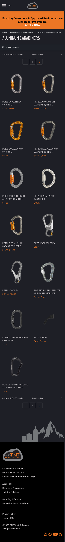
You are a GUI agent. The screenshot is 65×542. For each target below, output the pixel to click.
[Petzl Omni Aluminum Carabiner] (48, 178)
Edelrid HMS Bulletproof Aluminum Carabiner (47, 292)
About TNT (7, 483)
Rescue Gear (15, 32)
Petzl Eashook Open (44, 243)
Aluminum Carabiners (54, 32)
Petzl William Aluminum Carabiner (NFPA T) (46, 150)
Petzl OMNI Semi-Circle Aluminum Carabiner (14, 197)
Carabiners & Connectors (33, 32)
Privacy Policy (8, 513)
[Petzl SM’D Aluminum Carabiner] (16, 130)
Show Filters (12, 47)
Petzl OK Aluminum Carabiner (11, 103)
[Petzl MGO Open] (16, 272)
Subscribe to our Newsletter (15, 503)
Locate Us (7, 476)
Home (4, 32)
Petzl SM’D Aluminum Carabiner (12, 150)
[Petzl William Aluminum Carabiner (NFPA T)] (48, 130)
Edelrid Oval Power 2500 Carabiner (15, 339)
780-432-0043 (17, 472)
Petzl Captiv (40, 337)
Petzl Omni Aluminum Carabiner (44, 197)
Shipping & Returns (11, 499)
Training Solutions (11, 492)
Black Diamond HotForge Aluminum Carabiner (15, 386)
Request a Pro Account (13, 488)
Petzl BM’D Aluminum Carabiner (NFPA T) (12, 245)
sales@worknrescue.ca (13, 468)
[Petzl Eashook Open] (48, 225)
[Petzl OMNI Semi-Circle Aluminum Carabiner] (16, 178)
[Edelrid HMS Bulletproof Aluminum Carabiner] (48, 272)
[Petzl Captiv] (48, 319)
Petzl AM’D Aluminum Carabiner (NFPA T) (44, 103)
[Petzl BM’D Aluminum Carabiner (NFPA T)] (16, 225)
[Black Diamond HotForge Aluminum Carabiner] (16, 366)
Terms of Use (8, 518)
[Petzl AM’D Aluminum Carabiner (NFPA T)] (48, 83)
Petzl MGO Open (10, 290)
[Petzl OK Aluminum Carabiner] (16, 83)
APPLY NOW (32, 25)
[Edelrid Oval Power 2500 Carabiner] (16, 319)
